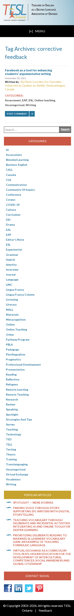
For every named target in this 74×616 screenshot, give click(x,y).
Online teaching (44, 100)
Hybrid (10, 259)
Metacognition (16, 319)
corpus (10, 199)
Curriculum (13, 214)
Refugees (12, 384)
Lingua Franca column (20, 294)
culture (11, 209)
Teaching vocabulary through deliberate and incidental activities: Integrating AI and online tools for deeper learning (41, 525)
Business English (16, 164)
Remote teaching (17, 394)
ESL (31, 100)
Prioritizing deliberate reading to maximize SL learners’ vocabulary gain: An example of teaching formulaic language (40, 540)
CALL (9, 169)
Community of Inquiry (20, 189)
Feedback (45, 610)
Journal (11, 274)
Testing (11, 449)
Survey (10, 424)
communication (16, 184)
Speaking (12, 409)
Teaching (12, 429)
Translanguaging (17, 464)
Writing (31, 105)
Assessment (13, 100)
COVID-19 (13, 204)
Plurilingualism (15, 354)
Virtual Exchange (17, 474)
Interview (12, 269)
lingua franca (15, 289)
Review (10, 404)
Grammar (12, 254)
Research (12, 399)
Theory (10, 454)
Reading (11, 374)
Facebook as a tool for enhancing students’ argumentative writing (28, 72)
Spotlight (12, 414)
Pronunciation (15, 369)
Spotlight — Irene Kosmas (33, 502)
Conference (13, 194)
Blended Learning (17, 159)
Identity (11, 264)
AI (7, 149)
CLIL (8, 179)
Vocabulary (13, 479)
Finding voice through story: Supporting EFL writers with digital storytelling (41, 511)
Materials (12, 314)
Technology (13, 434)
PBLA (9, 344)
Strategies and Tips (19, 419)
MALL (9, 309)
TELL (9, 444)
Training (11, 459)
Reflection (12, 379)
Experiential (14, 249)
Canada (11, 174)
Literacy (11, 304)
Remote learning (17, 389)
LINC (9, 284)
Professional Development (23, 364)
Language (12, 279)
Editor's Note (15, 239)
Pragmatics (13, 359)
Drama (10, 224)
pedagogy (12, 349)
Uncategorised (14, 105)
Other (10, 334)
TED (9, 439)
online (10, 324)
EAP (24, 100)
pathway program (17, 339)
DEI (8, 219)
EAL (8, 229)
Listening (12, 299)
